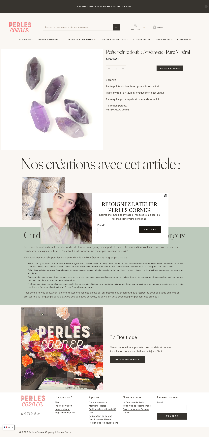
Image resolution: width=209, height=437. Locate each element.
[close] (165, 195)
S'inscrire (150, 229)
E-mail (101, 225)
